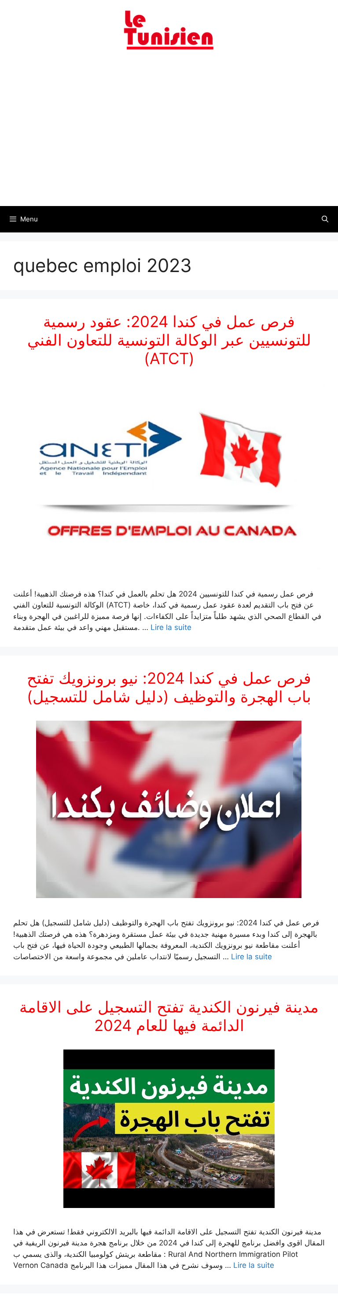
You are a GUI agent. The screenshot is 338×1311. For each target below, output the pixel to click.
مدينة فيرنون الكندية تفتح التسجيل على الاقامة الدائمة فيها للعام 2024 (169, 1016)
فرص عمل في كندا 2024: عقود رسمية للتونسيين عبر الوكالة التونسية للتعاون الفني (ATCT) (169, 340)
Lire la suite (171, 627)
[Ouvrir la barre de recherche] (325, 219)
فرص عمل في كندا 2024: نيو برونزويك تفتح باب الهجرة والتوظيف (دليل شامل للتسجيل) (169, 687)
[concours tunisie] (169, 29)
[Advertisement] (169, 133)
